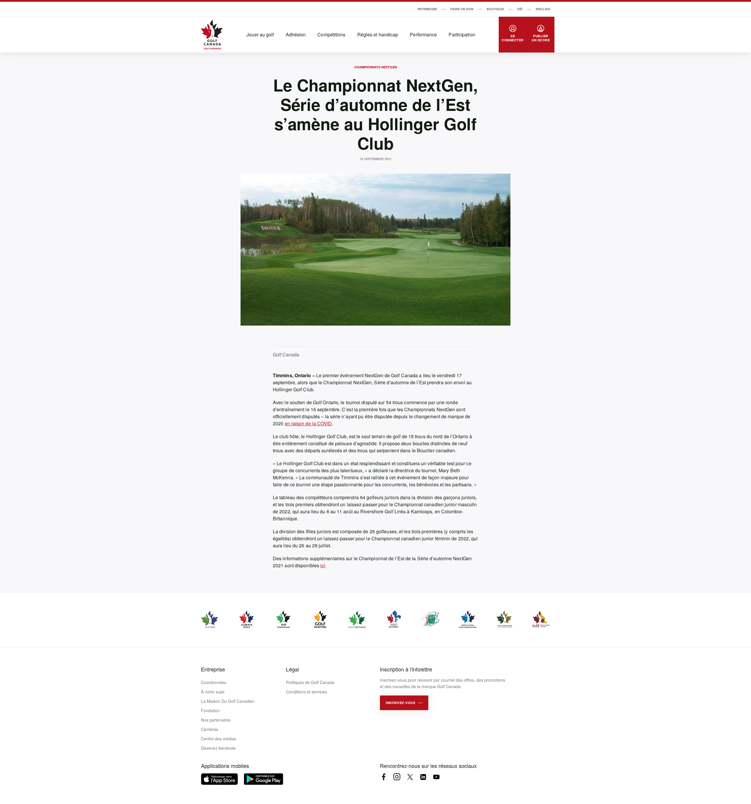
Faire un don (461, 9)
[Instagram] (396, 777)
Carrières (209, 729)
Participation (462, 34)
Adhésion (296, 34)
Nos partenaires (216, 720)
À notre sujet (212, 692)
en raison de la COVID (308, 423)
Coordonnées (213, 682)
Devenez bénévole (218, 748)
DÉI (519, 9)
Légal (292, 669)
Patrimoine (427, 9)
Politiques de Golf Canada (310, 682)
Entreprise (213, 669)
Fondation (210, 710)
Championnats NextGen (375, 67)
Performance (423, 34)
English (543, 9)
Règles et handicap (377, 34)
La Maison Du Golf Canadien (228, 701)
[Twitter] (410, 777)
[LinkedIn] (423, 777)
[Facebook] (383, 777)
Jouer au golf (260, 34)
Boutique (495, 9)
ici (322, 565)
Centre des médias (218, 739)
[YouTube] (436, 777)
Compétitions (331, 34)
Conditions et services (306, 692)
